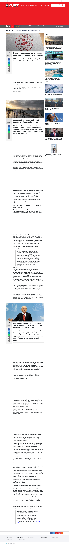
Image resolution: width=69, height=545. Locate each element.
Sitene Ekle (40, 533)
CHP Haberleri (9, 537)
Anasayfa (22, 533)
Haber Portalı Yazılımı (11, 543)
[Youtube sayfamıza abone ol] (56, 533)
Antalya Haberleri (21, 539)
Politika (37, 5)
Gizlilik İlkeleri (35, 533)
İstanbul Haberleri (44, 537)
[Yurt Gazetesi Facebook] (50, 1)
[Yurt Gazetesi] (12, 5)
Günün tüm (59, 26)
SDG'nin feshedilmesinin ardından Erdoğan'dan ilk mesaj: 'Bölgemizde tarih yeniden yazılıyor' (33, 26)
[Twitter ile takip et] (54, 533)
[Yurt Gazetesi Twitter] (52, 1)
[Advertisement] (34, 16)
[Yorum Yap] (9, 71)
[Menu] (52, 5)
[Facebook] (9, 59)
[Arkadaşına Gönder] (9, 67)
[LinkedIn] (9, 63)
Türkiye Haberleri (32, 537)
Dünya (41, 5)
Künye (26, 533)
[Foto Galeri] (62, 1)
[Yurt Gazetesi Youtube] (55, 1)
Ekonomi (46, 5)
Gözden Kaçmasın (30, 5)
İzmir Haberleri (9, 539)
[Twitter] (9, 61)
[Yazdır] (9, 69)
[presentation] (9, 26)
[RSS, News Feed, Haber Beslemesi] (62, 533)
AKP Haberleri (20, 537)
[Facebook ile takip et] (51, 533)
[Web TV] (60, 1)
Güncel (23, 5)
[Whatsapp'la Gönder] (9, 65)
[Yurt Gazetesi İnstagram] (57, 1)
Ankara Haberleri (55, 537)
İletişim (30, 533)
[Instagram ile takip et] (59, 533)
